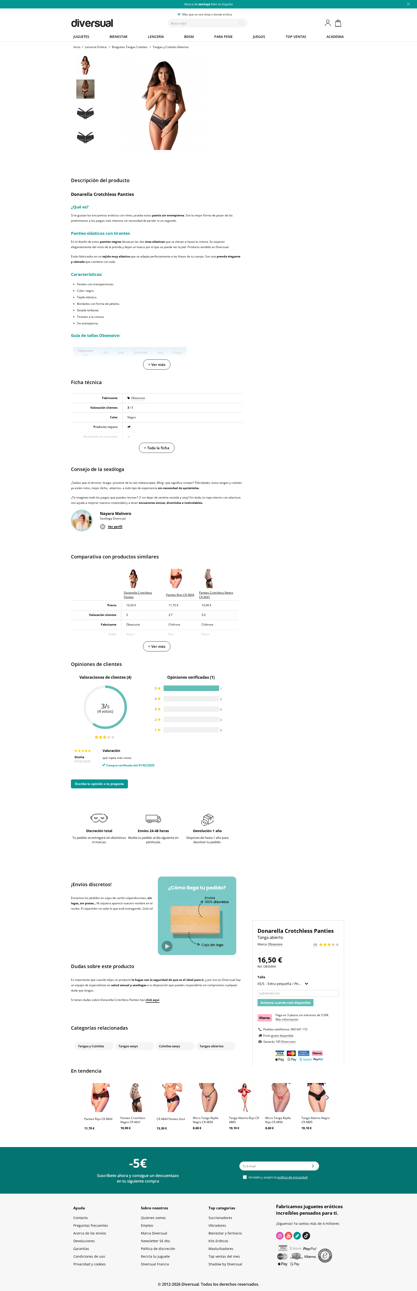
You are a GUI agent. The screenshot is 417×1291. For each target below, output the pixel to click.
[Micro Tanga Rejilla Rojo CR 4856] (281, 1097)
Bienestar (118, 36)
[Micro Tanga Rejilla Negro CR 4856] (208, 1097)
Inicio (76, 47)
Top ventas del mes (224, 1256)
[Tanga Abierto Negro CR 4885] (317, 1097)
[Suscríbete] (313, 1168)
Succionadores (220, 1217)
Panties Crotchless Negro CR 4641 (132, 1120)
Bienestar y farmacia (225, 1233)
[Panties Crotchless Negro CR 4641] (136, 1097)
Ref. (260, 966)
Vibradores (217, 1225)
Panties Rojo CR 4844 (98, 1119)
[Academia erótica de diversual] (297, 1236)
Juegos (259, 36)
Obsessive (138, 398)
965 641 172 (299, 1029)
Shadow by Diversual (225, 1264)
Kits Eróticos (218, 1241)
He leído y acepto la (278, 1177)
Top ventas (296, 36)
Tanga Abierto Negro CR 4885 (315, 1120)
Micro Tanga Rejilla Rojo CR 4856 (278, 1120)
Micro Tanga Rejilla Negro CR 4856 (205, 1120)
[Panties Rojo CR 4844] (100, 1097)
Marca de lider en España (208, 4)
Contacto (80, 1217)
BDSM (189, 36)
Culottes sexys (169, 1046)
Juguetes (81, 36)
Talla (261, 977)
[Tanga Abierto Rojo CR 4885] (244, 1097)
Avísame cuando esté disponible (285, 1002)
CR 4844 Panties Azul (171, 1119)
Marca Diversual (154, 1233)
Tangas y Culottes (91, 1046)
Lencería (156, 36)
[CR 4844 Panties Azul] (172, 1097)
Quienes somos (153, 1217)
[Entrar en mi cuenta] (328, 23)
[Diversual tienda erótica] (109, 21)
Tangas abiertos (211, 1046)
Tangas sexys (128, 1046)
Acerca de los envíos (89, 1233)
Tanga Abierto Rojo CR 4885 (244, 1120)
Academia (335, 36)
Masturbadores (220, 1248)
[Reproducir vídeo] (167, 946)
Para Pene (223, 36)
